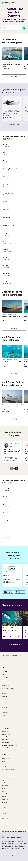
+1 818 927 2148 (6, 821)
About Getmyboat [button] (6, 671)
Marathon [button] (4, 807)
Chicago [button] (4, 796)
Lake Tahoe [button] (5, 785)
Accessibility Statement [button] (7, 688)
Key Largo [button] (4, 802)
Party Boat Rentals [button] (6, 748)
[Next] (16, 468)
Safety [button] (3, 715)
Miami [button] (3, 780)
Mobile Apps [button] (5, 712)
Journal (4, 754)
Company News (6, 758)
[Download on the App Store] (8, 592)
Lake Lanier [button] (4, 783)
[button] (12, 53)
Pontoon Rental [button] (5, 737)
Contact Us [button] (4, 696)
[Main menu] (25, 3)
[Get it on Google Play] (20, 592)
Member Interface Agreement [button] (9, 691)
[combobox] (11, 28)
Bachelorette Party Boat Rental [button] (9, 745)
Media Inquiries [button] (5, 677)
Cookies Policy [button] (5, 685)
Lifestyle (4, 761)
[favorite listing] (21, 62)
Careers (4, 674)
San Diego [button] (4, 788)
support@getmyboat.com (8, 823)
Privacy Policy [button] (5, 682)
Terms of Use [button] (22, 843)
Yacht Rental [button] (5, 739)
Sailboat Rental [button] (5, 742)
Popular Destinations (8, 776)
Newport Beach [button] (6, 794)
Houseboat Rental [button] (6, 734)
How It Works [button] (5, 707)
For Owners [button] (4, 710)
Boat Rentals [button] (5, 726)
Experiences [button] (5, 722)
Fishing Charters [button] (6, 731)
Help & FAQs (5, 818)
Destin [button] (3, 804)
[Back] (12, 468)
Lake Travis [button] (4, 791)
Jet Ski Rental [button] (5, 728)
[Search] (24, 28)
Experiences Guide (6, 764)
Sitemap (4, 693)
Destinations (5, 766)
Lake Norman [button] (5, 799)
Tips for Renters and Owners (9, 769)
